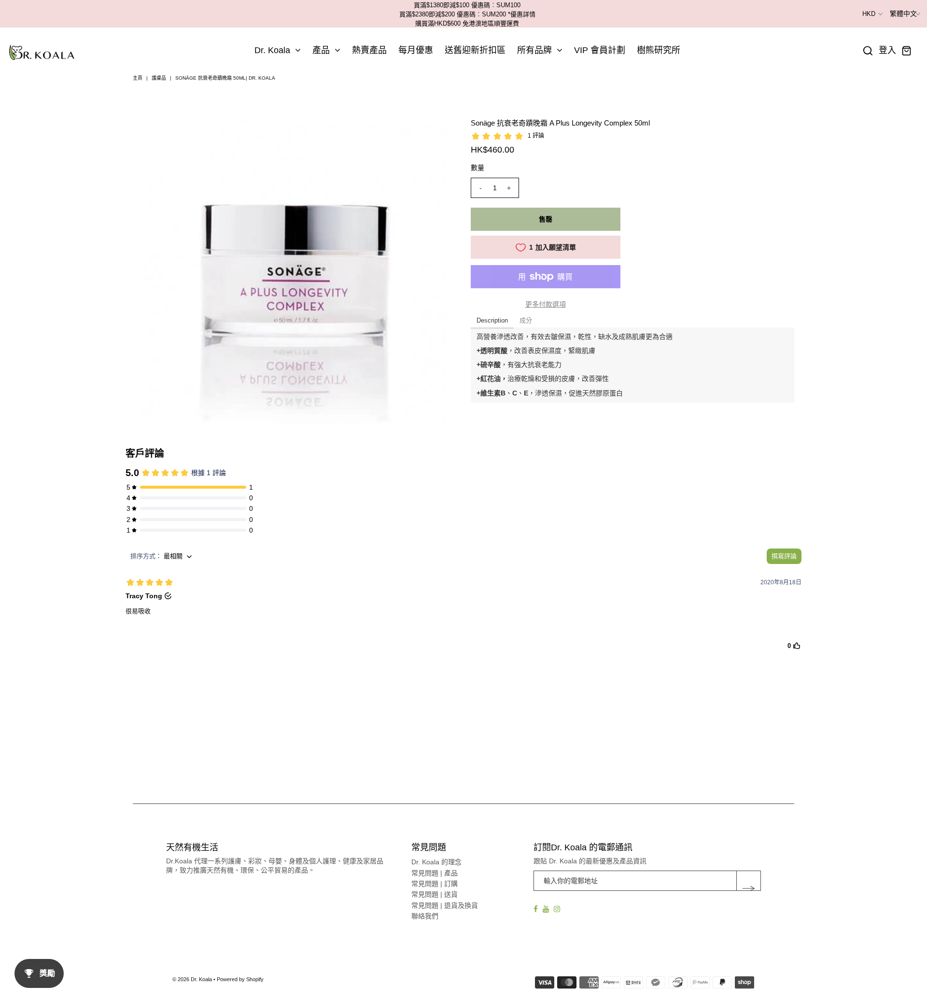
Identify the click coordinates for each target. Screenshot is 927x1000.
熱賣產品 (369, 50)
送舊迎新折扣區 (475, 50)
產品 (321, 50)
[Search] (868, 50)
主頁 (137, 78)
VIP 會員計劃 (599, 50)
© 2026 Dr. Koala (192, 979)
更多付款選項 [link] (545, 304)
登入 (887, 50)
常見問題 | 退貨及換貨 (444, 905)
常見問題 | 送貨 (434, 894)
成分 (526, 320)
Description (492, 320)
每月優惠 (415, 50)
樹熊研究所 (658, 50)
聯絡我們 (424, 916)
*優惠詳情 (521, 14)
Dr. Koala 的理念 (436, 862)
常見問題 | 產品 (434, 873)
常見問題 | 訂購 (434, 883)
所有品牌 (534, 50)
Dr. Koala (272, 50)
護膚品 (159, 78)
